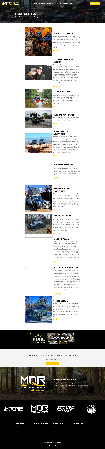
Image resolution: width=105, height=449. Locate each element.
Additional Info (76, 433)
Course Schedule (18, 433)
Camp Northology (76, 426)
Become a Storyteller (38, 428)
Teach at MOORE (37, 426)
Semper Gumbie (60, 301)
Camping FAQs (56, 431)
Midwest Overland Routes (78, 428)
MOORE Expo (17, 428)
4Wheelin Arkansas (63, 164)
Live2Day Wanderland (63, 34)
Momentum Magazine (19, 431)
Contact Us (36, 433)
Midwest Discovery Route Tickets (60, 428)
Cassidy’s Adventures (63, 115)
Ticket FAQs (55, 426)
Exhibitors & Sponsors (19, 426)
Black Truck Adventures (66, 267)
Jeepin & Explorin (61, 91)
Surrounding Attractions (78, 431)
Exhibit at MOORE (37, 431)
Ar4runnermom (61, 239)
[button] (52, 363)
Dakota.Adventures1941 (65, 215)
